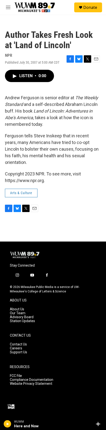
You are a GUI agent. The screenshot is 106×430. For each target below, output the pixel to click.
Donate (90, 7)
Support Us (18, 352)
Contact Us (18, 344)
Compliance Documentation (31, 380)
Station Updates (22, 321)
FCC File (16, 376)
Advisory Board (22, 317)
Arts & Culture (21, 193)
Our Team (17, 313)
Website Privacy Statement (31, 384)
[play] (7, 423)
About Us (17, 309)
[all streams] (99, 424)
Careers (16, 348)
